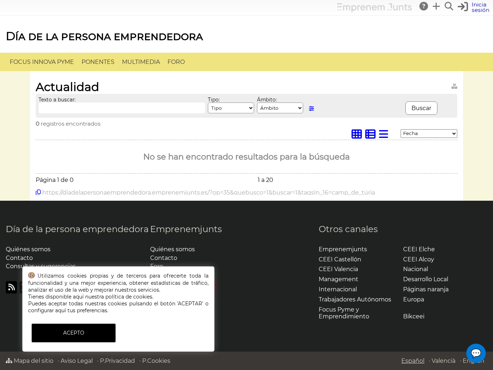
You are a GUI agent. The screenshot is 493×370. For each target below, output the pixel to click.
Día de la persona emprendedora (104, 36)
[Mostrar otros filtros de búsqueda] (311, 108)
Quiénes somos (28, 249)
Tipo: (214, 100)
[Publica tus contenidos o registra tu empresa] (437, 6)
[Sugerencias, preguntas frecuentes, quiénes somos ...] (424, 6)
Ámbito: (267, 100)
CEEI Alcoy (418, 259)
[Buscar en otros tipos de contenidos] (454, 85)
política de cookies (128, 297)
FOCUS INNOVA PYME (42, 61)
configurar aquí (47, 310)
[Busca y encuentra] (449, 6)
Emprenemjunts (186, 229)
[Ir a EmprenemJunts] (374, 10)
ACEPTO (73, 333)
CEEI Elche (419, 249)
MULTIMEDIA (141, 61)
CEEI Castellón (340, 259)
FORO (176, 61)
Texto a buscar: (57, 100)
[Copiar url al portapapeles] (38, 192)
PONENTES (98, 61)
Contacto (19, 257)
